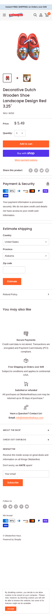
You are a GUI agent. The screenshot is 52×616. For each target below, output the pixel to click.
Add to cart (26, 144)
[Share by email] (47, 170)
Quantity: (8, 133)
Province (7, 249)
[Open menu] (4, 15)
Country (7, 235)
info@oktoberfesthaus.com (29, 417)
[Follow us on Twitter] (10, 507)
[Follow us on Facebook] (5, 507)
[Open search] (35, 15)
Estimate (12, 281)
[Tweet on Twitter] (42, 170)
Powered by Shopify (12, 539)
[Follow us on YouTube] (27, 507)
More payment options (26, 160)
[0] (47, 15)
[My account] (40, 15)
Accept (10, 609)
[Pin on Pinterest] (36, 170)
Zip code (7, 263)
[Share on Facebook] (31, 170)
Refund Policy (10, 294)
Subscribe (12, 482)
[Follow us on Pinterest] (21, 507)
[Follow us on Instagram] (16, 507)
